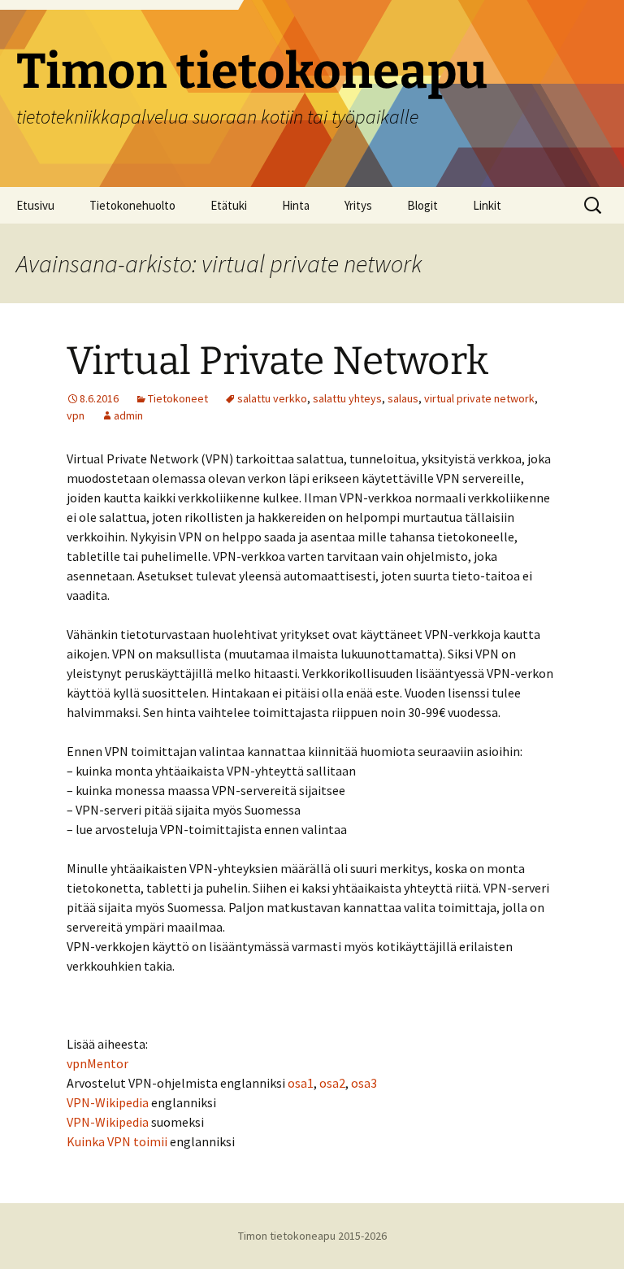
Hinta (296, 205)
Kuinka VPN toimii (117, 1141)
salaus (403, 398)
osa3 (364, 1083)
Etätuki (228, 205)
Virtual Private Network (277, 361)
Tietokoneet (178, 398)
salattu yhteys (347, 398)
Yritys (358, 205)
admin (128, 415)
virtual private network (479, 398)
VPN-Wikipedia (108, 1102)
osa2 (332, 1083)
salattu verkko (272, 398)
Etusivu (35, 205)
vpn (75, 415)
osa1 (301, 1083)
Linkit (487, 205)
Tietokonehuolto (132, 205)
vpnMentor (97, 1063)
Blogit (422, 205)
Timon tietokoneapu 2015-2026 (312, 1235)
